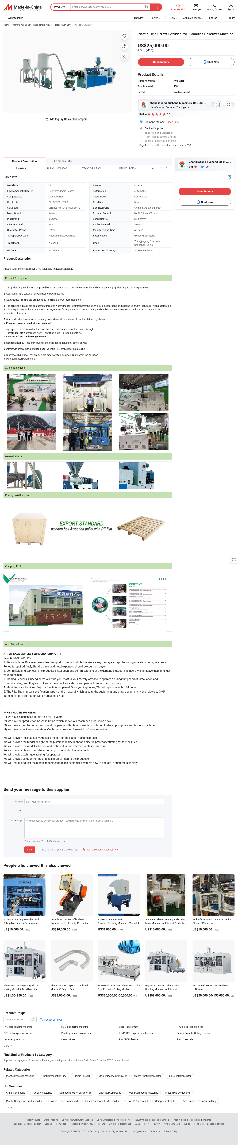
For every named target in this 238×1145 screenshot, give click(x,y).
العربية (137, 1123)
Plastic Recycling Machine (20, 1076)
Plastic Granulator (82, 24)
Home (6, 24)
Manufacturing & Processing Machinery (31, 24)
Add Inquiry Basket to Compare (68, 119)
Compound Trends (165, 1101)
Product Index (179, 1119)
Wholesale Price (123, 1119)
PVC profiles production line (18, 1033)
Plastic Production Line (53, 1076)
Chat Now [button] (213, 62)
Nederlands (125, 1123)
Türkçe (187, 1123)
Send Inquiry (161, 62)
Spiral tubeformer (128, 1026)
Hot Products (33, 1119)
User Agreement (138, 1131)
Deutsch (113, 1123)
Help (172, 18)
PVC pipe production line (190, 1026)
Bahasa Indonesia (215, 1123)
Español (48, 1123)
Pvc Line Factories (42, 1092)
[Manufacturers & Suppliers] (22, 7)
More (6, 1107)
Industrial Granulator (179, 1076)
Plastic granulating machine (76, 1033)
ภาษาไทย (175, 1123)
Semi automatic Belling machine (194, 1033)
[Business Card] (229, 176)
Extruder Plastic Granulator (112, 1076)
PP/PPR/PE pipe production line (136, 1033)
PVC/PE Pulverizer (129, 1039)
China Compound (15, 1092)
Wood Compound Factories (143, 1092)
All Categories (15, 18)
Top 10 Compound (138, 1101)
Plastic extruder (185, 1039)
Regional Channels (160, 1119)
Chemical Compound (110, 1092)
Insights (207, 1119)
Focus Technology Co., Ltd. (96, 1131)
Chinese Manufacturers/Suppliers (77, 1119)
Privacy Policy (170, 1131)
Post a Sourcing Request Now (100, 849)
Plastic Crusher (82, 1076)
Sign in (231, 9)
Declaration (155, 1131)
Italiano (101, 1123)
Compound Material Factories (75, 1092)
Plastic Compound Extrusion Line (103, 1101)
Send (30, 849)
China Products (51, 1119)
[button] (160, 168)
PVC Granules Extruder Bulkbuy (199, 1101)
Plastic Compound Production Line (25, 1101)
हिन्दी (166, 1123)
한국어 (147, 1123)
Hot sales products (13, 1039)
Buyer (154, 18)
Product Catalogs (52, 1019)
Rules (232, 18)
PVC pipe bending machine (17, 1026)
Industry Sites (141, 1119)
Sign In (143, 145)
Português (61, 1123)
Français (74, 1123)
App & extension (192, 18)
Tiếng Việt (199, 1123)
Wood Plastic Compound (64, 1101)
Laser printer (68, 1039)
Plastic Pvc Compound (177, 1092)
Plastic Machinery (62, 24)
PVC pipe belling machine (74, 1026)
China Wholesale (105, 1119)
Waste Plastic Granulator (147, 1076)
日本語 (157, 1123)
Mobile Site (194, 1119)
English (37, 1123)
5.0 (191, 167)
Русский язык (87, 1123)
